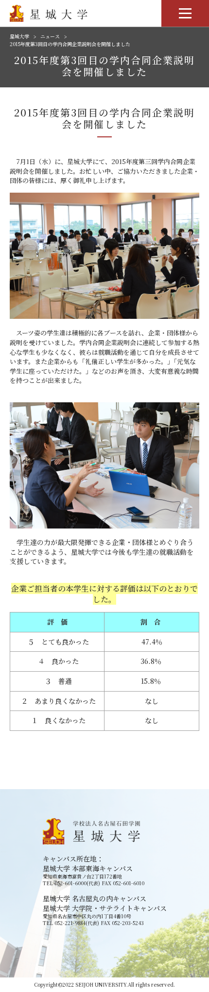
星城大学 (19, 36)
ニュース (50, 36)
